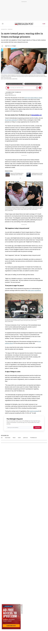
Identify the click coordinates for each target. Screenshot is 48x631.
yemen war (25, 437)
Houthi (19, 437)
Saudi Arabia (7, 437)
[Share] (2, 46)
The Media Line (33, 437)
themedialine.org (36, 115)
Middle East (10, 29)
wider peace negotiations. (34, 290)
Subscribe (37, 427)
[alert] (11, 616)
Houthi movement (34, 411)
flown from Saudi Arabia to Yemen (33, 97)
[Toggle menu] (3, 23)
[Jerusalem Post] (24, 24)
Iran (1, 437)
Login (43, 23)
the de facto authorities (11, 120)
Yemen (14, 437)
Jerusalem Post (4, 29)
